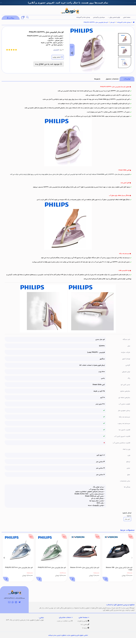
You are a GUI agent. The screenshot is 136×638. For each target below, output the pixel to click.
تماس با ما (84, 624)
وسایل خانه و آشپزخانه (83, 17)
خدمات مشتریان (65, 617)
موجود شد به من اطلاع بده (47, 64)
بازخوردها (97, 78)
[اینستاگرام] (16, 602)
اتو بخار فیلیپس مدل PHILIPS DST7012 (52, 567)
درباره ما (85, 627)
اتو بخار (112, 22)
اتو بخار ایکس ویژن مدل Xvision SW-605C (119, 568)
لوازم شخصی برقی (114, 17)
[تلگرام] (19, 602)
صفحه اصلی (126, 17)
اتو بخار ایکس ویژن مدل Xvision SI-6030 (84, 567)
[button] (131, 557)
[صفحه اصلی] (133, 22)
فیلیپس (56, 49)
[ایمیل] (9, 602)
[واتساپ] (12, 602)
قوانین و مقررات (82, 621)
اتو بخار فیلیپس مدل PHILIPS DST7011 (19, 567)
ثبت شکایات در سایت (64, 621)
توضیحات (127, 78)
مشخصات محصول (112, 78)
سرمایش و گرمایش (99, 17)
